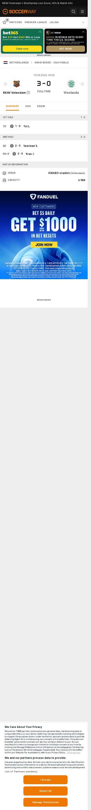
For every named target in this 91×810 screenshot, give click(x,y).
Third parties (73, 752)
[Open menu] (82, 11)
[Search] (73, 11)
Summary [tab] (12, 106)
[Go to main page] (22, 11)
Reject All (45, 790)
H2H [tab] (28, 106)
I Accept (45, 779)
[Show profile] (16, 84)
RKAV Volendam (14, 93)
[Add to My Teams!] (5, 83)
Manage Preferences (45, 802)
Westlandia (71, 93)
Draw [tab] (41, 106)
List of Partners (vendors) (21, 771)
